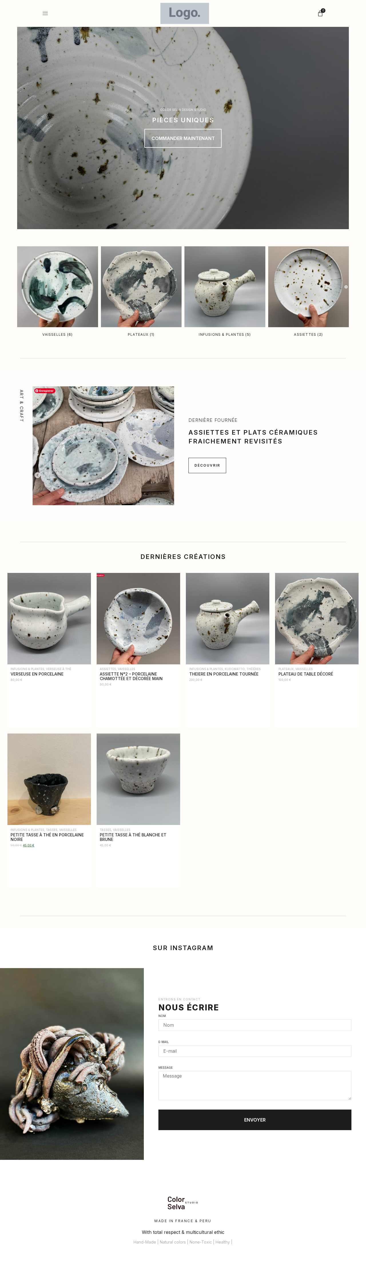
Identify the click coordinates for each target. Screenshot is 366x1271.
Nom (162, 1016)
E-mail (163, 1042)
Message (165, 1067)
